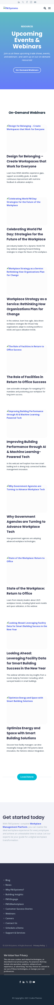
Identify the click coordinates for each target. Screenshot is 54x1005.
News (8, 884)
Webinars (10, 913)
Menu (49, 8)
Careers (10, 918)
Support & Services (15, 932)
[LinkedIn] (19, 2)
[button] (45, 8)
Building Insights (14, 894)
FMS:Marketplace (15, 904)
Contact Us (11, 923)
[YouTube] (35, 2)
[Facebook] (27, 2)
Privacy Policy (39, 945)
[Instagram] (31, 2)
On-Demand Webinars (27, 70)
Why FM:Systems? (15, 889)
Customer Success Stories (19, 908)
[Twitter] (23, 2)
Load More (27, 777)
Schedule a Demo (14, 927)
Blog (8, 880)
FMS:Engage (12, 899)
